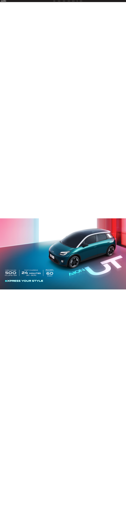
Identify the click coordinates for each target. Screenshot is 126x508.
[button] (1, 253)
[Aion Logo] (3, 0)
